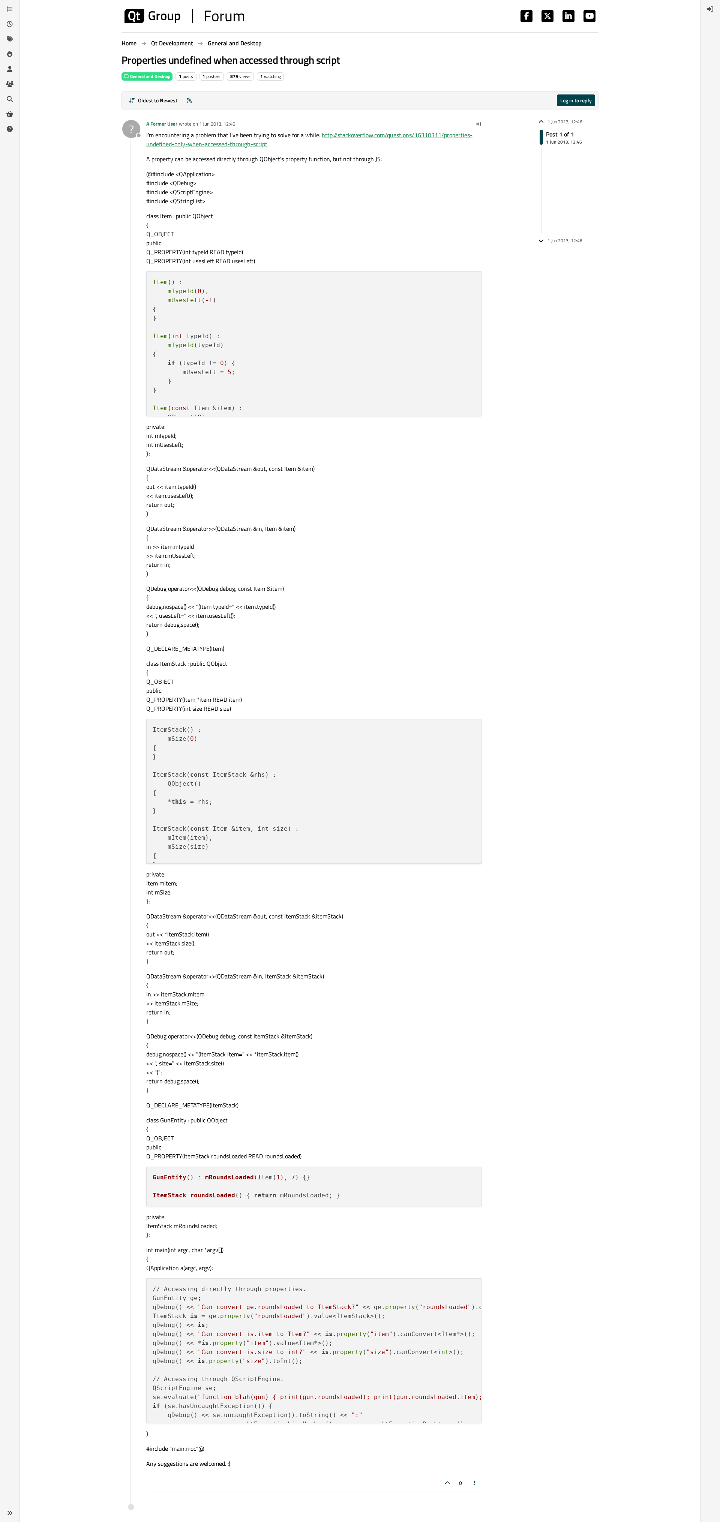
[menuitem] (710, 9)
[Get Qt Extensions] (9, 114)
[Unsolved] (9, 129)
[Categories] (9, 9)
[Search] (9, 99)
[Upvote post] (447, 1483)
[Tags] (9, 39)
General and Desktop (150, 76)
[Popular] (9, 54)
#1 (479, 123)
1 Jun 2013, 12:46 (217, 123)
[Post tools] (475, 1483)
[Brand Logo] (184, 16)
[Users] (9, 69)
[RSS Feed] (189, 100)
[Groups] (9, 84)
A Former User (161, 123)
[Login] (710, 9)
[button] (9, 1513)
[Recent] (9, 24)
